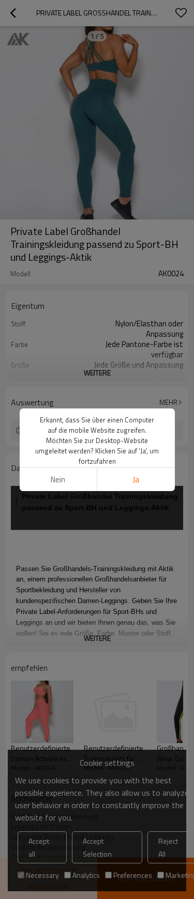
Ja (136, 479)
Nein (58, 479)
